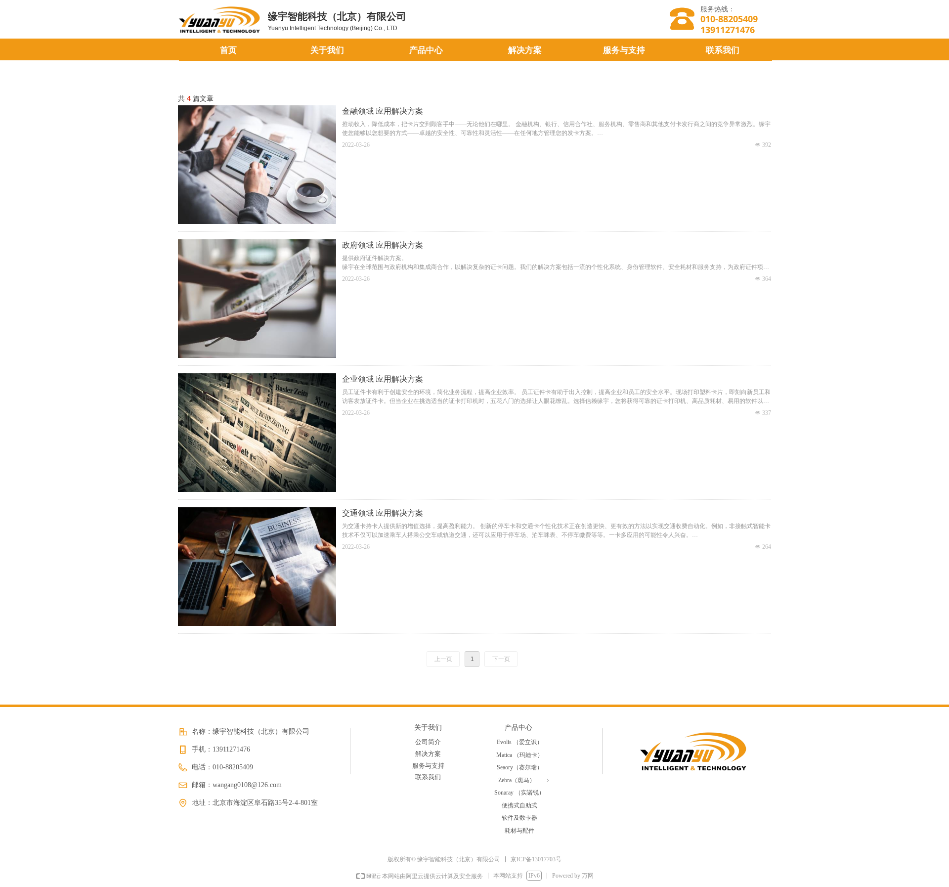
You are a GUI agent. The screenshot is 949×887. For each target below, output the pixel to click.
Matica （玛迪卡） (519, 755)
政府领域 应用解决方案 (382, 245)
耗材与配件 (519, 830)
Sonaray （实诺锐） (519, 792)
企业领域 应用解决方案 (382, 379)
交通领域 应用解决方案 (382, 513)
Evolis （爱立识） (520, 742)
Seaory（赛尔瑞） (520, 767)
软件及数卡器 (519, 817)
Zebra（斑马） (524, 780)
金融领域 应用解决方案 (382, 111)
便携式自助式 (519, 805)
